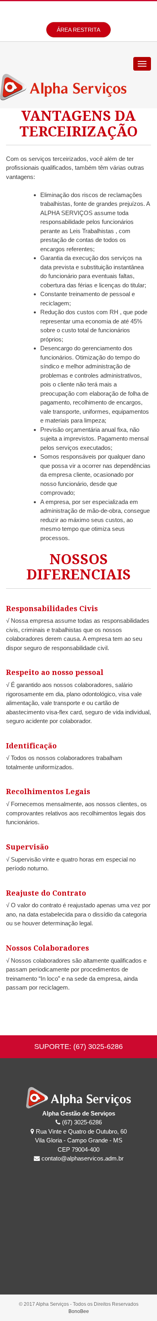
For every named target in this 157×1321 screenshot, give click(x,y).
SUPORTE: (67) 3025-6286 (78, 1047)
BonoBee (78, 1311)
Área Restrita (78, 29)
